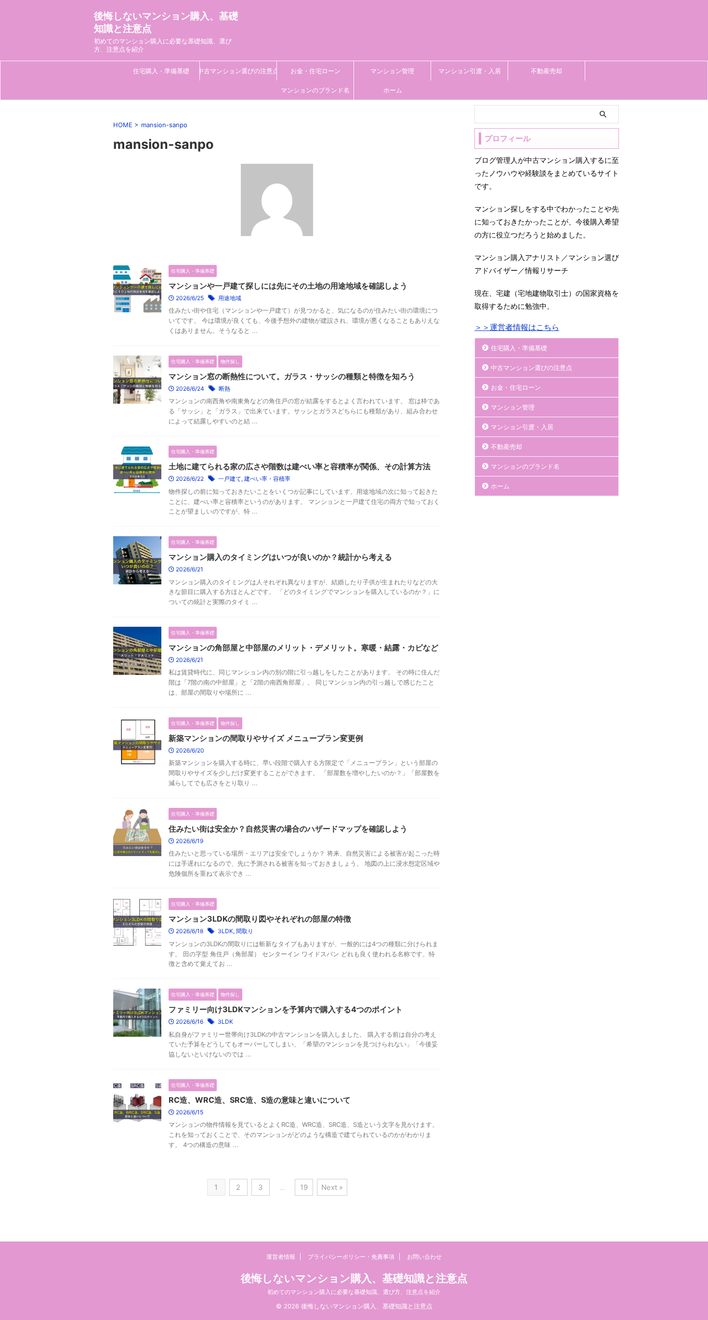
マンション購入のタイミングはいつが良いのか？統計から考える (280, 557)
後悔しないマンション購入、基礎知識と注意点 (354, 1278)
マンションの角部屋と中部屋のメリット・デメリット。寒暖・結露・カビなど (303, 647)
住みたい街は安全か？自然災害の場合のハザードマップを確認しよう (288, 828)
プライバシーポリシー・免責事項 (351, 1256)
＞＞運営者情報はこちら (516, 327)
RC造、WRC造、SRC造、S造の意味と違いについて (260, 1100)
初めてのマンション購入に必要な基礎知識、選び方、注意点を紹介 (354, 1291)
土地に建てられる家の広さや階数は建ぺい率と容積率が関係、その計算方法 (300, 466)
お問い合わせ (424, 1256)
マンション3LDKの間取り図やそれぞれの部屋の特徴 (260, 919)
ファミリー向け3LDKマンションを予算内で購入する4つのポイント (286, 1009)
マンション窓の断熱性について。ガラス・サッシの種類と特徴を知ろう (292, 376)
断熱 (224, 388)
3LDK (225, 931)
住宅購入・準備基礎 (161, 71)
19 (304, 1187)
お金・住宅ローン (315, 71)
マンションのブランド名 (315, 90)
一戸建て (229, 478)
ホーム (392, 90)
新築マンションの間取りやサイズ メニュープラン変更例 (266, 738)
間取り (244, 931)
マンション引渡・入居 (469, 71)
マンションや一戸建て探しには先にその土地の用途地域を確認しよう (288, 285)
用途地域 (229, 298)
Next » (332, 1187)
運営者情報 (280, 1256)
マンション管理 (392, 71)
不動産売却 (546, 71)
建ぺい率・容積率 (267, 478)
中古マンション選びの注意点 (238, 71)
